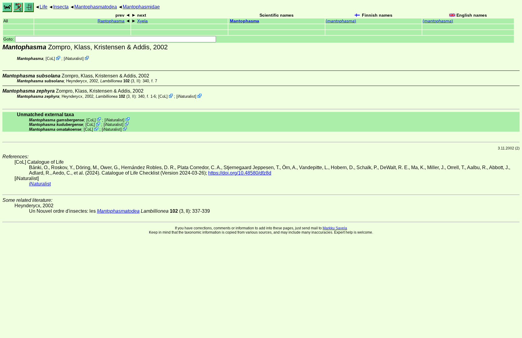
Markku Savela (335, 228)
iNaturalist (73, 58)
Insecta (61, 6)
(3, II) (120, 81)
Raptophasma (111, 21)
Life (43, 6)
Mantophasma (244, 21)
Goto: (9, 39)
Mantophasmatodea (95, 6)
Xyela (142, 21)
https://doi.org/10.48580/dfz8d (239, 173)
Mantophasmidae (141, 6)
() (341, 21)
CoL (50, 58)
